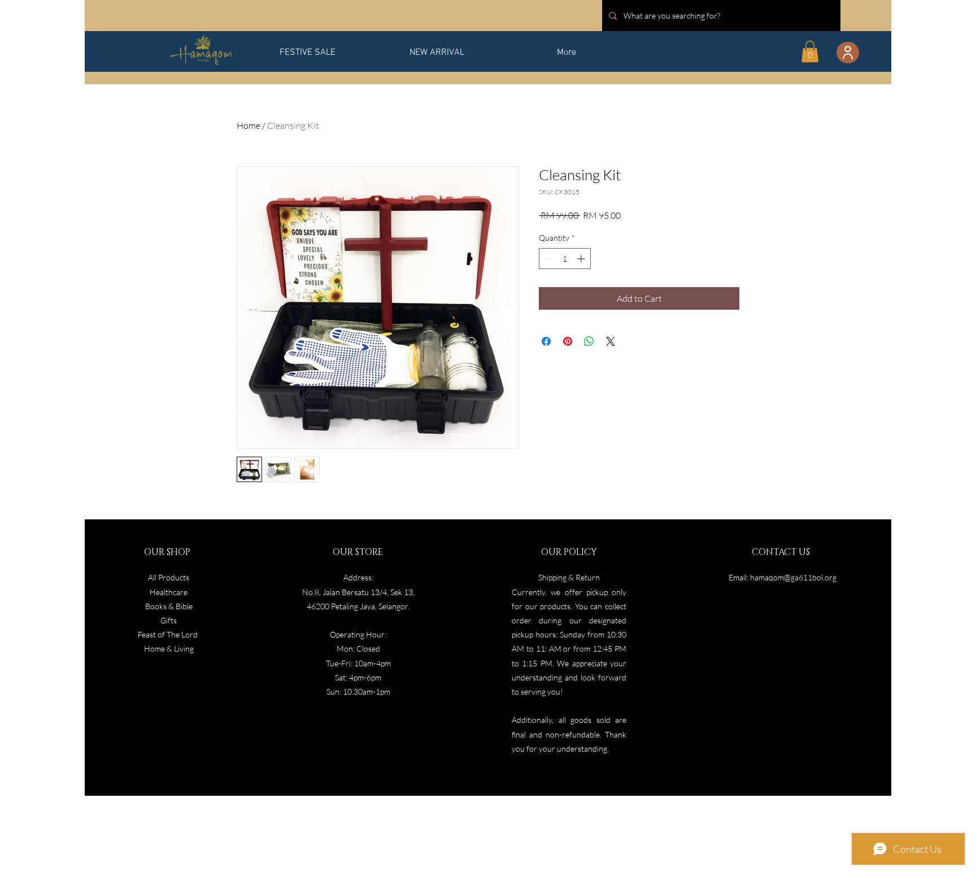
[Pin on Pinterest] (567, 341)
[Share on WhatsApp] (589, 341)
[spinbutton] (565, 258)
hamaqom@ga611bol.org (793, 577)
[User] (847, 52)
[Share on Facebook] (546, 341)
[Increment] (582, 258)
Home (248, 125)
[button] (810, 51)
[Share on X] (610, 341)
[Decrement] (548, 258)
